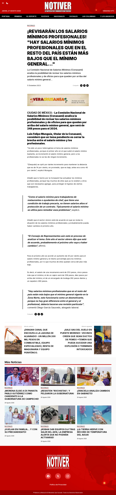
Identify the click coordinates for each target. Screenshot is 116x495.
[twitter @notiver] (58, 476)
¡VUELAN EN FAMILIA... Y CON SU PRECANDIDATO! (21, 430)
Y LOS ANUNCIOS (107, 16)
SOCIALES (73, 16)
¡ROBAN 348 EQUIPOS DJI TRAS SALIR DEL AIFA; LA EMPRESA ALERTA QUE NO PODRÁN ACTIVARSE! (58, 433)
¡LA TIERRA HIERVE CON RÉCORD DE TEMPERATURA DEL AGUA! (92, 432)
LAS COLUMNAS (88, 16)
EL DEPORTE (31, 16)
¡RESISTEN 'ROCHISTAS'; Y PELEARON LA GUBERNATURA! (57, 392)
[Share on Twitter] (81, 85)
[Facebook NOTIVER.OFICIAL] (48, 476)
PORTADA (6, 16)
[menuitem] (58, 484)
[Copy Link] (87, 85)
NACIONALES (59, 16)
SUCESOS (45, 16)
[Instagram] (68, 476)
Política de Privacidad (58, 485)
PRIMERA (18, 16)
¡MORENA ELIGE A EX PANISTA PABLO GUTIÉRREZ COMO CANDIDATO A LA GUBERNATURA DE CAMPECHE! (22, 394)
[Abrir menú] (3, 3)
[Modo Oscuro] (7, 3)
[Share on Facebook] (84, 85)
